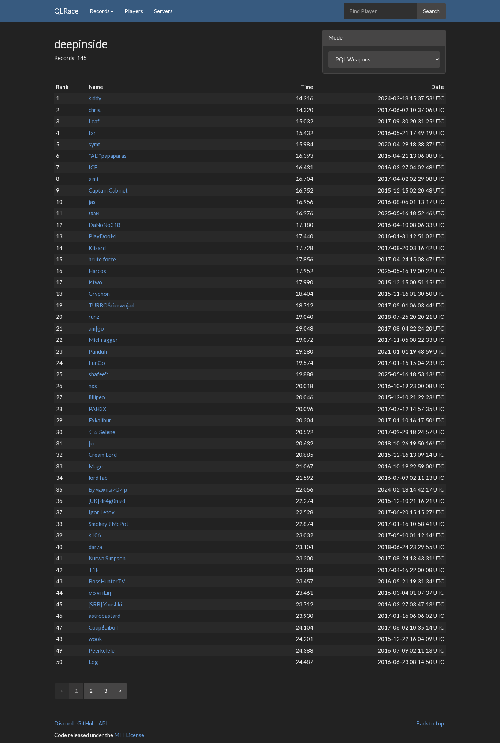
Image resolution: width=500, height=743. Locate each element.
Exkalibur (100, 420)
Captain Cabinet (108, 190)
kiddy (95, 98)
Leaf (94, 121)
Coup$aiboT (104, 627)
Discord (64, 723)
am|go (96, 328)
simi (93, 178)
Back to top (430, 723)
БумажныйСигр (108, 489)
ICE (93, 167)
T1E (94, 570)
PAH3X (98, 409)
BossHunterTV (107, 581)
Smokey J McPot (108, 523)
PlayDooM (102, 236)
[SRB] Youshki (105, 604)
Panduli (98, 351)
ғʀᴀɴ (94, 213)
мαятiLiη (100, 592)
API (103, 723)
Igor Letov (102, 512)
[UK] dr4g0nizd (107, 500)
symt (94, 144)
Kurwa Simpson (107, 558)
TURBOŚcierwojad (111, 305)
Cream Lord (103, 454)
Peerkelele (102, 650)
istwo (95, 282)
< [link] (61, 690)
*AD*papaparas (108, 155)
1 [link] (76, 690)
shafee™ (99, 374)
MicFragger (103, 339)
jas (92, 201)
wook (95, 638)
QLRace (66, 11)
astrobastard (104, 615)
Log (93, 661)
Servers (163, 11)
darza (95, 547)
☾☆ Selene (102, 432)
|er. (92, 443)
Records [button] (100, 11)
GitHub (86, 723)
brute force (102, 259)
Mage (96, 466)
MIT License (129, 735)
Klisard (97, 247)
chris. (95, 110)
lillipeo (97, 397)
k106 (95, 535)
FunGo (97, 362)
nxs (93, 385)
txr (92, 133)
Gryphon (99, 293)
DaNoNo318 (104, 224)
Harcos (97, 271)
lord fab (98, 477)
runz (94, 316)
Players (133, 11)
